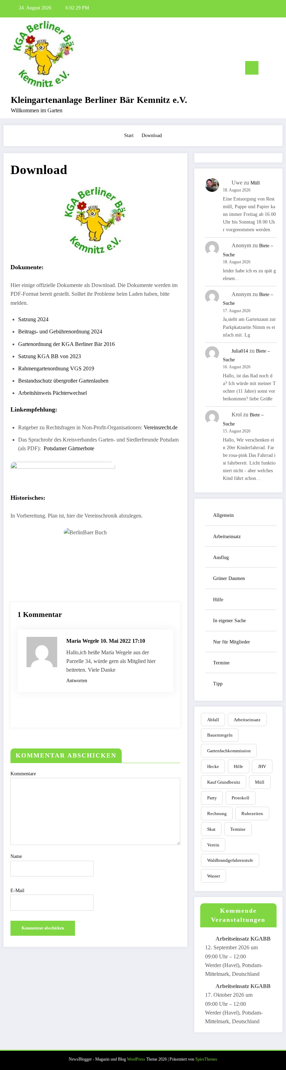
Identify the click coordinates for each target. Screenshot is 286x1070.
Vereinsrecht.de (161, 427)
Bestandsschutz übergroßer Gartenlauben (63, 381)
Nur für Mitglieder (231, 642)
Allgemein (223, 515)
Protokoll (240, 797)
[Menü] (251, 68)
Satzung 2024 (33, 319)
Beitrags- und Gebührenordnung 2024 (60, 331)
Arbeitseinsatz (227, 536)
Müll (255, 183)
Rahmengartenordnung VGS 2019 (56, 368)
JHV (262, 766)
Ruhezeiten (252, 813)
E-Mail (17, 890)
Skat (211, 829)
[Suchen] (267, 69)
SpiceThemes (206, 1059)
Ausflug (221, 557)
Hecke (213, 766)
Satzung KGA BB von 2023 (49, 356)
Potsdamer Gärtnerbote (69, 448)
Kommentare (23, 773)
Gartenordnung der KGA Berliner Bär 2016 (66, 344)
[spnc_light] (278, 69)
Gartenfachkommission (229, 750)
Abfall (213, 719)
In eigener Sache (229, 620)
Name (16, 856)
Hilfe (218, 599)
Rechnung (217, 813)
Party (212, 797)
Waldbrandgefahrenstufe (230, 860)
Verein (213, 844)
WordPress (136, 1059)
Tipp (218, 683)
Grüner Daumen (229, 578)
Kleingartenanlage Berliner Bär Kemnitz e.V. (99, 100)
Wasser (213, 876)
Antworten (76, 680)
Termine (221, 662)
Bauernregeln (220, 735)
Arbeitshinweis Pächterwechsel (52, 393)
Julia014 (240, 351)
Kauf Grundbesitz (223, 782)
